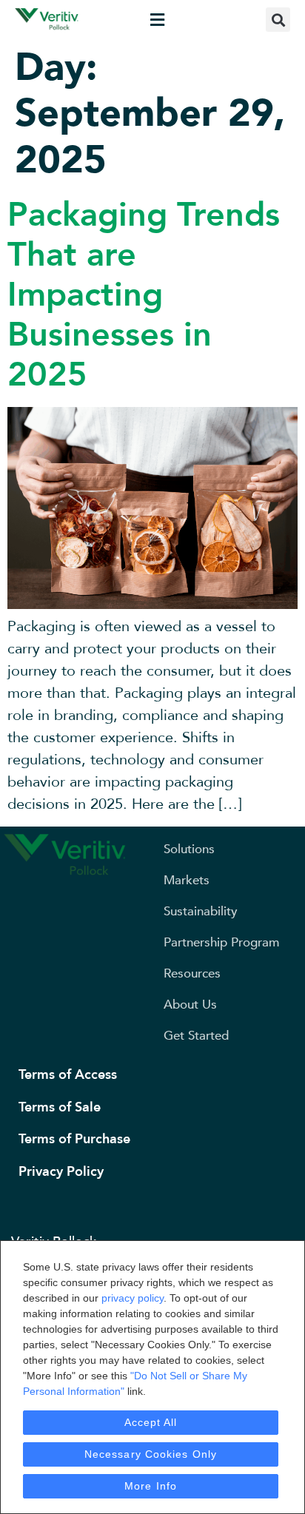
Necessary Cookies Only (150, 1454)
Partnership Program (221, 942)
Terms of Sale (60, 1107)
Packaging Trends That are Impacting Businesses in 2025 (143, 294)
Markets (187, 880)
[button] (157, 19)
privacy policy (132, 1298)
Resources (192, 973)
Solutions (189, 849)
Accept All (151, 1422)
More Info (150, 1486)
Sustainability (201, 911)
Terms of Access (68, 1075)
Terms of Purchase (74, 1139)
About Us (190, 1004)
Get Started (196, 1035)
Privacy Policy (61, 1172)
